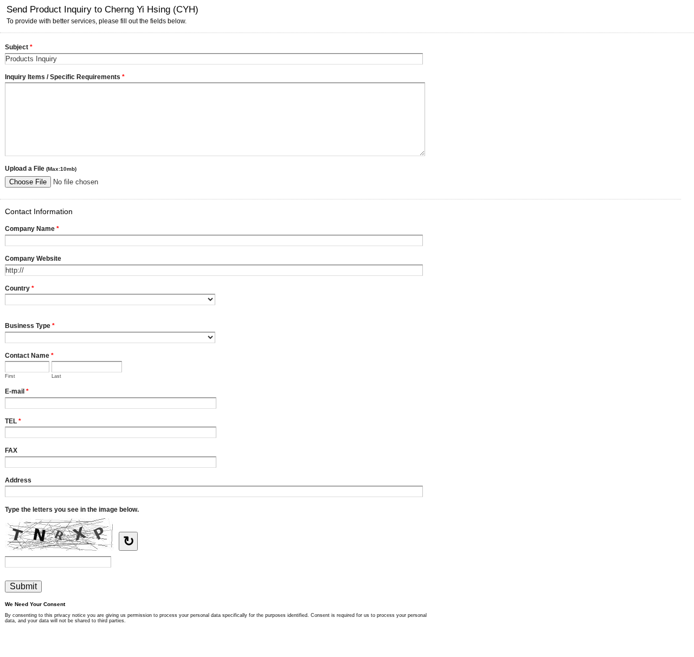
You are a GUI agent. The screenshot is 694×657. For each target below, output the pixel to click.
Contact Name (29, 355)
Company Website (33, 258)
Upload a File (40, 168)
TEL (13, 421)
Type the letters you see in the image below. (72, 509)
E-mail (17, 391)
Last (56, 376)
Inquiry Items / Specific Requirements (65, 77)
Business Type (30, 326)
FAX (11, 450)
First (10, 376)
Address (18, 480)
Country (19, 288)
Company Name (32, 229)
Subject (19, 47)
